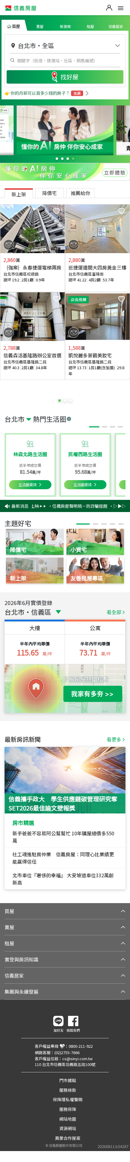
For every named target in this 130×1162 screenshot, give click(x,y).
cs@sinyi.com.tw (77, 1058)
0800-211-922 (81, 1046)
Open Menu (120, 8)
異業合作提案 (67, 1138)
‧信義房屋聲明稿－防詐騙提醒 (73, 506)
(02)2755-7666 (67, 1052)
